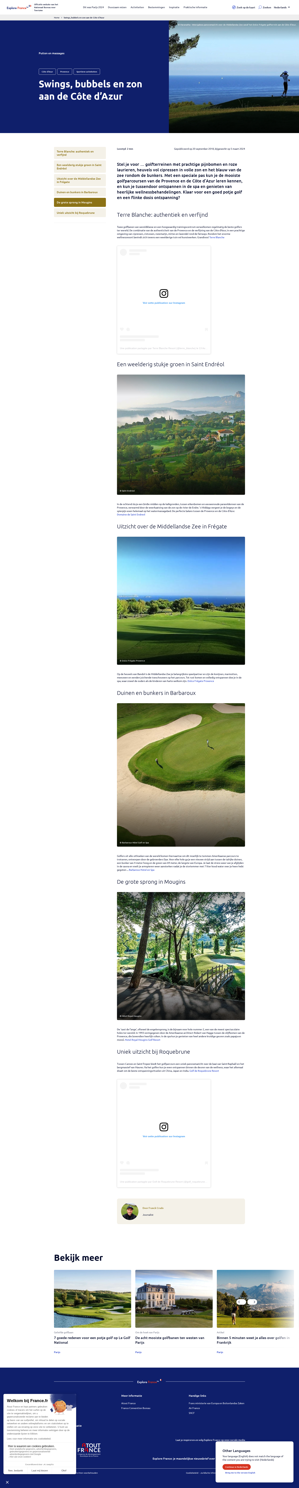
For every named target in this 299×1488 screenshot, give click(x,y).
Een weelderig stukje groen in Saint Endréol (79, 166)
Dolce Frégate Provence (201, 680)
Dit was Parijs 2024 (93, 7)
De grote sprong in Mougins (74, 202)
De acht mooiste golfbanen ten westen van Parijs (169, 1340)
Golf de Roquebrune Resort (204, 1070)
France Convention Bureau (135, 1408)
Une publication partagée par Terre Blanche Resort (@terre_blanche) (158, 348)
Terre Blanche (216, 237)
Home (57, 17)
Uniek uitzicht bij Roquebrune (76, 212)
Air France (194, 1408)
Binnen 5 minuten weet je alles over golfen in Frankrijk (253, 1340)
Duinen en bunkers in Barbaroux (77, 192)
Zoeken (267, 7)
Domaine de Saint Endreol (131, 514)
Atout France (128, 1403)
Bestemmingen (156, 7)
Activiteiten (137, 7)
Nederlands (280, 7)
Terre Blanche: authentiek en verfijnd (75, 152)
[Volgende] (252, 1302)
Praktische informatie (195, 7)
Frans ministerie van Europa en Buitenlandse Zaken (216, 1403)
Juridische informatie (210, 1472)
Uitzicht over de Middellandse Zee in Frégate (79, 180)
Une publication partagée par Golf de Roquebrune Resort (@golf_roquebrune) (163, 1181)
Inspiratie (174, 7)
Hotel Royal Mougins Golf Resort (142, 1039)
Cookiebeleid (192, 1472)
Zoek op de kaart (246, 7)
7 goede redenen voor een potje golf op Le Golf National (92, 1340)
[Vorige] (241, 1302)
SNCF (192, 1412)
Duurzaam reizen (117, 7)
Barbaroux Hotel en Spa (141, 869)
